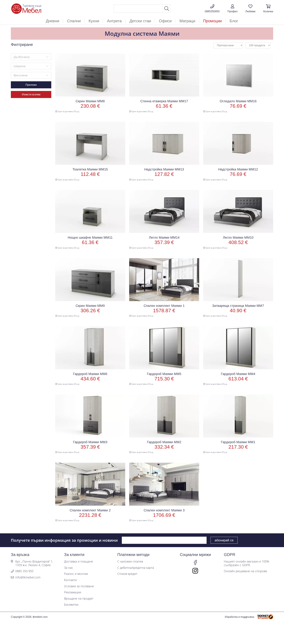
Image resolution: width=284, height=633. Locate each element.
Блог (234, 21)
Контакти (70, 580)
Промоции (212, 21)
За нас (68, 568)
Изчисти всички (31, 94)
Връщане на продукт (78, 598)
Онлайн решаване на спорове (245, 571)
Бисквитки (71, 604)
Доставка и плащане (78, 561)
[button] (232, 8)
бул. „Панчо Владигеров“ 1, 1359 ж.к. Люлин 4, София (34, 563)
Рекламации (72, 592)
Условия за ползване (79, 586)
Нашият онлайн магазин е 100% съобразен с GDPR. (246, 563)
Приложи (31, 84)
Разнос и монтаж (76, 574)
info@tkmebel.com (27, 577)
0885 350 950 (24, 571)
